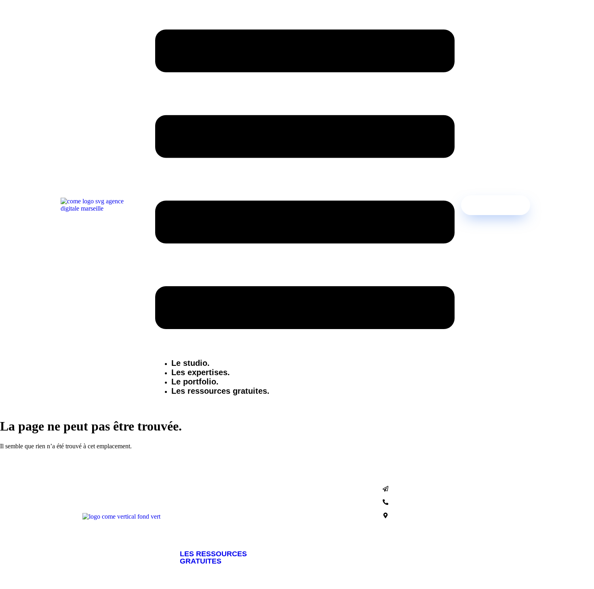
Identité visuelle (207, 533)
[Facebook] (391, 536)
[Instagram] (414, 536)
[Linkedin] (438, 536)
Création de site (206, 509)
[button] (305, 180)
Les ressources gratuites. (220, 390)
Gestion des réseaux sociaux (226, 521)
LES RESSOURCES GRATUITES (213, 557)
